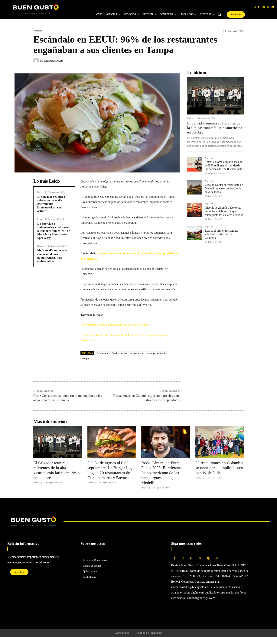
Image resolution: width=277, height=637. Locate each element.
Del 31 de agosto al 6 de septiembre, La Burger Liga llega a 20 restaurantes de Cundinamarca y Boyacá (110, 470)
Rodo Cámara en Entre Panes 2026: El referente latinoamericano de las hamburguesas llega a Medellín (161, 472)
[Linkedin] (259, 7)
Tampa (85, 358)
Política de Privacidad (149, 632)
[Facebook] (250, 7)
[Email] (110, 369)
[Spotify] (263, 7)
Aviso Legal (122, 632)
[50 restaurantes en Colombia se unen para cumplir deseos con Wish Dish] (219, 442)
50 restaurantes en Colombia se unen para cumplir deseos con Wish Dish (219, 467)
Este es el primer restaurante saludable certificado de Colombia (221, 234)
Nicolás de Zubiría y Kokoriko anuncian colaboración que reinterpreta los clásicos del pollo (224, 211)
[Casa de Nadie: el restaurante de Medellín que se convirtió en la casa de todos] (194, 187)
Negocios (41, 246)
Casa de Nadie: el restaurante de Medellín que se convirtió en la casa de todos (224, 188)
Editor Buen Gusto (53, 61)
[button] (219, 14)
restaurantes (136, 353)
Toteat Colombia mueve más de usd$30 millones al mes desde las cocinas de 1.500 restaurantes (224, 165)
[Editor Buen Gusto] (36, 60)
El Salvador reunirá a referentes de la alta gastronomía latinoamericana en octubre (51, 204)
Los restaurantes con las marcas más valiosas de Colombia (114, 325)
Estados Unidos (119, 353)
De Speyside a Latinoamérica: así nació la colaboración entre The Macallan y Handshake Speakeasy (53, 231)
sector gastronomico (157, 353)
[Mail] (200, 558)
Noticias (37, 30)
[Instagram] (254, 7)
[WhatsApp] (268, 7)
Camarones (102, 353)
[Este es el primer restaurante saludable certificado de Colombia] (194, 233)
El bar (40, 219)
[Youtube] (272, 7)
